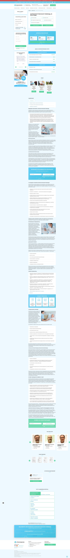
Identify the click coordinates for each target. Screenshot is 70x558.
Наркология (33, 10)
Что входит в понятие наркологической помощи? (36, 104)
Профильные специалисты (33, 106)
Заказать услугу (48, 25)
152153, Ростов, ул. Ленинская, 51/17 (37, 5)
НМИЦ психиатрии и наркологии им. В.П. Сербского (37, 291)
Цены (27, 2)
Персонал (20, 2)
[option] (34, 87)
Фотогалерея (30, 2)
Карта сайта (16, 547)
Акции (46, 2)
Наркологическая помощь (39, 10)
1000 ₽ (54, 61)
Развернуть (31, 100)
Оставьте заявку (35, 535)
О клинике (16, 2)
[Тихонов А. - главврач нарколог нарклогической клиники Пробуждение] (37, 439)
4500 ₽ (54, 69)
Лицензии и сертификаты (37, 2)
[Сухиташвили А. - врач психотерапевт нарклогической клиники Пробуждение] (62, 439)
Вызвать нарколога (36, 25)
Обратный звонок (50, 544)
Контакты (50, 2)
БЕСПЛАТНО (53, 54)
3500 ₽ (54, 67)
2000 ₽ (54, 59)
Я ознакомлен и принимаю (48, 176)
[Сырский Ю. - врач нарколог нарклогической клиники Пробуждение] (50, 439)
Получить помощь (52, 5)
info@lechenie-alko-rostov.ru (33, 545)
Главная (29, 10)
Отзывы (24, 2)
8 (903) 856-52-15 (45, 5)
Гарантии (43, 2)
